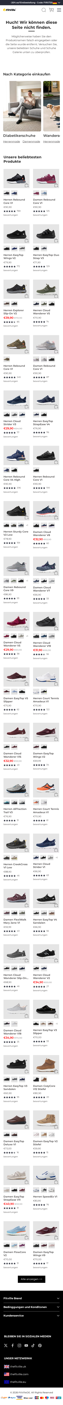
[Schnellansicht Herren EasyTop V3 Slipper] (56, 1016)
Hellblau (44, 193)
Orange (36, 802)
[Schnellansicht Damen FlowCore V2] (26, 1237)
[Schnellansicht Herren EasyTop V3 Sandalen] (26, 1071)
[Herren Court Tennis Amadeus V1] (46, 677)
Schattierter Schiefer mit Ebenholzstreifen (14, 802)
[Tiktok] (33, 1345)
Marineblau (36, 304)
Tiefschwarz (36, 248)
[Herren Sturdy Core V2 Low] (17, 510)
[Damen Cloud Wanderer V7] (46, 566)
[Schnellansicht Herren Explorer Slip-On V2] (26, 296)
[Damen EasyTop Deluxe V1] (17, 1120)
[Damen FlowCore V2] (17, 1230)
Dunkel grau (22, 248)
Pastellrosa (51, 1245)
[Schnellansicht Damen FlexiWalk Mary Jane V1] (26, 905)
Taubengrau (6, 580)
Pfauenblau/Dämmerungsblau (44, 636)
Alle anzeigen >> (31, 1279)
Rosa (44, 359)
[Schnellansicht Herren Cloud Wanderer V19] (56, 628)
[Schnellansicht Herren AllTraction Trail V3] (26, 794)
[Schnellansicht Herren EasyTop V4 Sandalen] (56, 905)
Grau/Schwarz (14, 913)
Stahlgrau (44, 913)
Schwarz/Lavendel (7, 1024)
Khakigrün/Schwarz (13, 525)
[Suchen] (44, 10)
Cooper (44, 1079)
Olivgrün (13, 580)
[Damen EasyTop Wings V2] (46, 732)
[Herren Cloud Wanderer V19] (46, 621)
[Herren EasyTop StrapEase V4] (46, 400)
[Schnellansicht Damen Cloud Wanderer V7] (56, 573)
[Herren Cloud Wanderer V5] (46, 289)
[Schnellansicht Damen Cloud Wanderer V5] (26, 628)
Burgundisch (7, 691)
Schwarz (7, 193)
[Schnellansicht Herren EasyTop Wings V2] (26, 240)
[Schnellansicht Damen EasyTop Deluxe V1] (26, 1127)
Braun (7, 304)
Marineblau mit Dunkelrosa (44, 525)
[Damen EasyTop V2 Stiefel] (46, 1120)
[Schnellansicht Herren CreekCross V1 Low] (26, 850)
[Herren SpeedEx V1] (46, 1175)
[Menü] (59, 10)
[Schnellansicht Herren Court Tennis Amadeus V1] (56, 684)
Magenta (6, 636)
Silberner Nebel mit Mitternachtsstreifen (22, 802)
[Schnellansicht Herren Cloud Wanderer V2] (56, 960)
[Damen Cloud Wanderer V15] (17, 732)
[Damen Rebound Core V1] (46, 178)
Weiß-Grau (44, 802)
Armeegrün (7, 359)
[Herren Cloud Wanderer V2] (46, 953)
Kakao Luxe (51, 913)
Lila (36, 359)
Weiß (36, 691)
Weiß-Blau (36, 1190)
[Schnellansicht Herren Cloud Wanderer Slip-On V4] (26, 960)
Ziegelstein (14, 1135)
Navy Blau (14, 248)
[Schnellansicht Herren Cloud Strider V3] (26, 407)
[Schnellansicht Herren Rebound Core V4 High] (26, 462)
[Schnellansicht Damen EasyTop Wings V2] (56, 739)
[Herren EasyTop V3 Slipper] (46, 1009)
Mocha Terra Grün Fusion (14, 858)
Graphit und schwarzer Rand (50, 857)
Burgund (36, 1135)
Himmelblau (14, 691)
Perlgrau (7, 1190)
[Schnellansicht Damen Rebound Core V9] (26, 573)
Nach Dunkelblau (36, 414)
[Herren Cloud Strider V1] (46, 843)
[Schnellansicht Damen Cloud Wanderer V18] (26, 1016)
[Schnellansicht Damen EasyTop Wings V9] (56, 1237)
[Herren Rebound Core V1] (17, 178)
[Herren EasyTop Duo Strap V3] (46, 233)
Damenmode (31, 141)
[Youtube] (26, 1345)
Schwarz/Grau (7, 858)
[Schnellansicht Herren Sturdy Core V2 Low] (26, 517)
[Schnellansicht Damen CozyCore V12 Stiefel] (56, 1071)
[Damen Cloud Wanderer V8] (46, 510)
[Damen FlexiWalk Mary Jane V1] (17, 898)
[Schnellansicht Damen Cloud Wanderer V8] (56, 517)
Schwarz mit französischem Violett (51, 525)
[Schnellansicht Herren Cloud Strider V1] (56, 850)
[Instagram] (19, 1345)
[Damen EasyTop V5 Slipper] (17, 677)
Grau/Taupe (22, 913)
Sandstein (43, 1023)
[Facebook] (12, 1345)
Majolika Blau (14, 193)
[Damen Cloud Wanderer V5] (17, 621)
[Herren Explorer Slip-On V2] (17, 289)
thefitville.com (19, 1374)
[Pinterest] (40, 1345)
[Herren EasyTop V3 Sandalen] (17, 1064)
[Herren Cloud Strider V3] (17, 400)
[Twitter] (6, 1345)
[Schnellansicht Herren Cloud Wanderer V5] (56, 296)
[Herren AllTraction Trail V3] (17, 787)
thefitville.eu (18, 1382)
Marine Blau (22, 414)
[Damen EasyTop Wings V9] (46, 1230)
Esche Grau (51, 581)
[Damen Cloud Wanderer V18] (17, 1009)
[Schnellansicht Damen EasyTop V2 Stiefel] (56, 1127)
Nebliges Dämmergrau (44, 248)
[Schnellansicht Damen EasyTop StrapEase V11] (26, 1182)
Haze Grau (44, 1190)
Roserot (36, 193)
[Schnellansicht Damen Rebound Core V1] (56, 185)
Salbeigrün (44, 304)
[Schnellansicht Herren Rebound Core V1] (26, 185)
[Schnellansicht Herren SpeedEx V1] (56, 1182)
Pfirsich (44, 1135)
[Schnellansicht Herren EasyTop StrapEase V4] (56, 407)
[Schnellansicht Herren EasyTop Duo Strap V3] (56, 240)
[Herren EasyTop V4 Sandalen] (46, 898)
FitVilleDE (24, 1392)
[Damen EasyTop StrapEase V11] (17, 1175)
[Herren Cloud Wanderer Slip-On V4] (17, 953)
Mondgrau (21, 636)
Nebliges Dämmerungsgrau (14, 414)
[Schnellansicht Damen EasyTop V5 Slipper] (26, 684)
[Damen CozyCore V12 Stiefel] (46, 1064)
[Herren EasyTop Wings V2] (17, 233)
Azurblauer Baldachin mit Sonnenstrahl (7, 802)
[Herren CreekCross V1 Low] (17, 843)
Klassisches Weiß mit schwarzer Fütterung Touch (51, 1190)
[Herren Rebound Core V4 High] (17, 455)
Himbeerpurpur (22, 1245)
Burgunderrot (14, 747)
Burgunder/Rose (7, 913)
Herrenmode (11, 141)
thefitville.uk (18, 1366)
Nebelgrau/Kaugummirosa (14, 1024)
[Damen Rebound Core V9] (17, 566)
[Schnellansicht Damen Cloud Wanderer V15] (26, 739)
